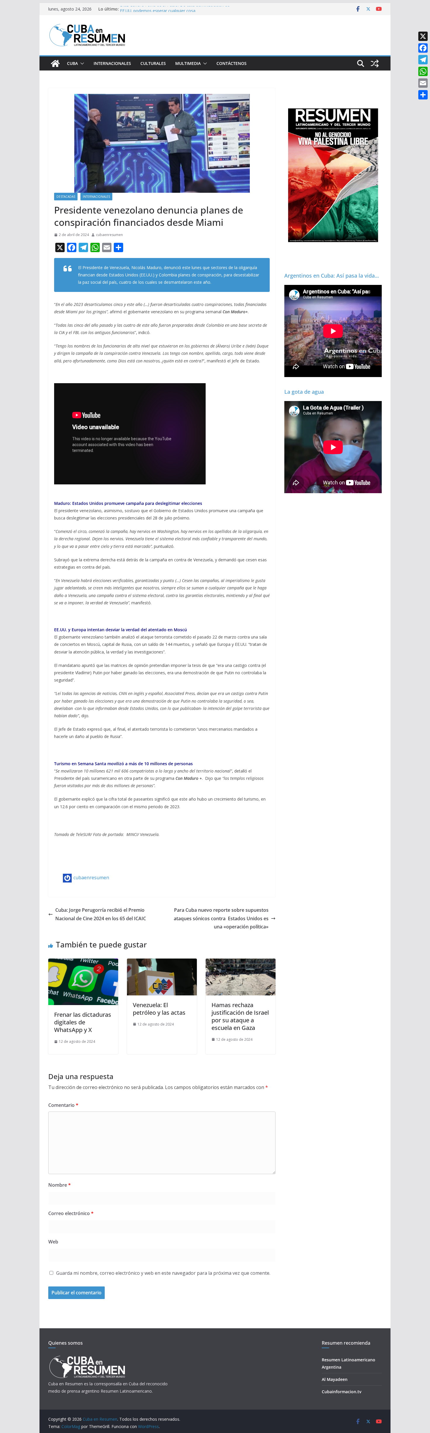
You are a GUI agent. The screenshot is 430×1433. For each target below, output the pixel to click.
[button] (81, 63)
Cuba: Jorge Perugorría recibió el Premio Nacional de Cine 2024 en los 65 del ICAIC (100, 914)
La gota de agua (304, 391)
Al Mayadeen (335, 1379)
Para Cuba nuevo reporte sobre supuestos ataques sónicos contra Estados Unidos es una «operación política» (221, 918)
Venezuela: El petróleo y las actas (159, 1008)
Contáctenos (231, 63)
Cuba (72, 63)
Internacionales (112, 63)
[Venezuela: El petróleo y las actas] (162, 962)
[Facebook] (423, 48)
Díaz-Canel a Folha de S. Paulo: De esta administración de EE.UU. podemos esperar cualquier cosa (175, 12)
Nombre (59, 1185)
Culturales (153, 63)
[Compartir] (423, 95)
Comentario (63, 1105)
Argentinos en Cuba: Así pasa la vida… (331, 275)
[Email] (423, 83)
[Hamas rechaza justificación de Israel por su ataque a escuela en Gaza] (241, 962)
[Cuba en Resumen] (55, 63)
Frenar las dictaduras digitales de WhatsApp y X (82, 1022)
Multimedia (188, 63)
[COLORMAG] (87, 1357)
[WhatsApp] (423, 71)
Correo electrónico (71, 1213)
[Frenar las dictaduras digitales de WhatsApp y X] (83, 962)
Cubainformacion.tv (341, 1391)
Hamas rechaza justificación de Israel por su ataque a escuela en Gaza (240, 1016)
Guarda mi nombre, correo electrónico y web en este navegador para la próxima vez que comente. (163, 1273)
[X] (423, 36)
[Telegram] (423, 60)
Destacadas (65, 197)
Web (53, 1241)
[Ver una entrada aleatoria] (375, 63)
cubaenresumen (109, 234)
